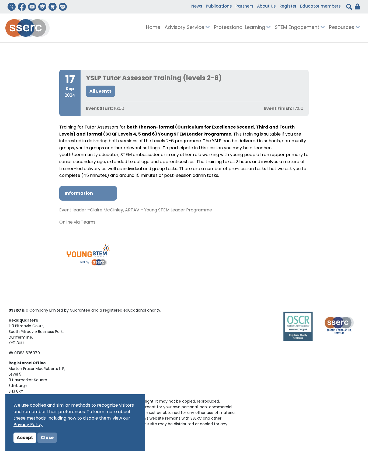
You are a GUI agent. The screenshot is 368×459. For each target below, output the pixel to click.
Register (288, 7)
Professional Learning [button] (240, 27)
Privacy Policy (28, 425)
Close (47, 438)
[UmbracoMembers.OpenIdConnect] (356, 7)
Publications (219, 7)
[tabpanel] (184, 216)
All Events (100, 91)
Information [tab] (79, 193)
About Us (266, 7)
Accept (25, 438)
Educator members (320, 7)
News (196, 7)
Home (153, 27)
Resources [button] (342, 27)
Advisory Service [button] (185, 27)
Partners (244, 7)
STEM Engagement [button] (298, 27)
